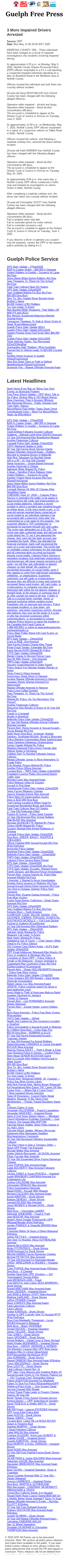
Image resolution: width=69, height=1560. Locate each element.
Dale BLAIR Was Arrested (21, 820)
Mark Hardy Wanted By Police (23, 937)
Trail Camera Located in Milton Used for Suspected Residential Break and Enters (29, 804)
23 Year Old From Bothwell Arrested (27, 1507)
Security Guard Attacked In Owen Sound (29, 664)
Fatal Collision (15, 1308)
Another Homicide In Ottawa (22, 466)
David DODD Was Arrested (22, 1449)
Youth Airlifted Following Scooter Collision (30, 431)
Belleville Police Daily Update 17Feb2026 (30, 975)
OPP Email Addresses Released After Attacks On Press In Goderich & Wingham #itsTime (34, 954)
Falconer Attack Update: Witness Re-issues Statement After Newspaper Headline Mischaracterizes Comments (31, 1133)
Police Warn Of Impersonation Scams (28, 797)
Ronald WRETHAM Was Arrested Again (29, 1288)
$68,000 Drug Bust (17, 486)
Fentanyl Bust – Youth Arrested (24, 912)
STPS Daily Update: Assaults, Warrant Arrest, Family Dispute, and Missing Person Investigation (34, 870)
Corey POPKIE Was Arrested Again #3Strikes (32, 1268)
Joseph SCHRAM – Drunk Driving (25, 1515)
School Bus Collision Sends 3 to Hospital (30, 1492)
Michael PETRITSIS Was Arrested (26, 1257)
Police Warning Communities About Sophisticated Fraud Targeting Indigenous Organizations (34, 741)
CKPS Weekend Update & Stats (25, 446)
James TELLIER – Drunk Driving (25, 1331)
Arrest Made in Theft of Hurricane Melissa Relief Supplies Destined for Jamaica (33, 994)
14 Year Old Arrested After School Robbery (30, 817)
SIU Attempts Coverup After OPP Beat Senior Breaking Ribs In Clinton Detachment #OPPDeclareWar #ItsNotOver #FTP (32, 1352)
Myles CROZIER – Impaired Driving (26, 1291)
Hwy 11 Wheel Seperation (21, 1524)
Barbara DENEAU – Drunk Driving (25, 1199)
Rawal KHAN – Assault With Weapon (27, 1190)
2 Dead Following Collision (21, 1429)
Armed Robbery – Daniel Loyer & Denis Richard (33, 1340)
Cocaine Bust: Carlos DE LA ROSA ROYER (31, 1420)
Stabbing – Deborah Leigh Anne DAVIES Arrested (34, 434)
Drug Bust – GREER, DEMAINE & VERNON (32, 1346)
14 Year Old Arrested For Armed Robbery (29, 1041)
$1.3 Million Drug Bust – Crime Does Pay (30, 1029)
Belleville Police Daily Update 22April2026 (30, 719)
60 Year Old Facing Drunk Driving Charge (30, 449)
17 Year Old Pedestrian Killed (23, 811)
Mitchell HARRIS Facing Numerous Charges (31, 1254)
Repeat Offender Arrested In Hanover (27, 687)
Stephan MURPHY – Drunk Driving (26, 1426)
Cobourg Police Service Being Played (27, 860)
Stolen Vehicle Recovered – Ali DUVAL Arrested (33, 1153)
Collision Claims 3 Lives (20, 1107)
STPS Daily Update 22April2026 (24, 653)
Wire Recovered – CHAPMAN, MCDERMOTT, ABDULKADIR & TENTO (32, 1488)
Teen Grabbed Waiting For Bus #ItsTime (29, 292)
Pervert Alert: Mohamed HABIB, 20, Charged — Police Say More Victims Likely (33, 1080)
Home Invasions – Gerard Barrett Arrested (30, 463)
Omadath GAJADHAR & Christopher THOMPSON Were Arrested (27, 1529)
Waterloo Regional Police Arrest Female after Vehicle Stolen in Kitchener (32, 749)
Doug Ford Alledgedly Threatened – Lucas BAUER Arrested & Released (30, 1322)
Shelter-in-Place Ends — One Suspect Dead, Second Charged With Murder (32, 1388)
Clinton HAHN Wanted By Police (25, 825)
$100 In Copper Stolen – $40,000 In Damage (31, 269)
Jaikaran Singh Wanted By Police (25, 932)
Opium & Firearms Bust (20, 1423)
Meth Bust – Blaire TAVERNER (24, 1326)
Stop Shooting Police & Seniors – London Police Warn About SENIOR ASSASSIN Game (34, 1054)
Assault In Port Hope (18, 785)
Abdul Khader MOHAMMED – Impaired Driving (33, 1343)
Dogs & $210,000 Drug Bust (22, 799)
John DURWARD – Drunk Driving (25, 1357)
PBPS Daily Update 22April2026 (25, 661)
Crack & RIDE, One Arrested (23, 641)
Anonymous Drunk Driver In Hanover (27, 676)
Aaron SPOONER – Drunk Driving (25, 1337)
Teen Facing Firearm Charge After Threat (29, 644)
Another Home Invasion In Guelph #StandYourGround (25, 357)
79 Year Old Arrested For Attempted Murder (31, 1259)
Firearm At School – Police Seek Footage (30, 814)
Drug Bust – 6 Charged (19, 1271)
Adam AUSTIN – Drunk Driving (24, 1415)
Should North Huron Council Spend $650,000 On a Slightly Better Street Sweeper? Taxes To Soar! (34, 1497)
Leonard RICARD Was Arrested (24, 1202)
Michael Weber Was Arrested (23, 1150)
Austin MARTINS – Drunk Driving (25, 1196)
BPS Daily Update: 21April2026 (24, 863)
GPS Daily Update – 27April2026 (25, 266)
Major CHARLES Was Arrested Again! (28, 1303)
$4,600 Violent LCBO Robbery (23, 304)
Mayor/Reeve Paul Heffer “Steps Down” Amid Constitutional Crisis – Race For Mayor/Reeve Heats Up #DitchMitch (32, 411)
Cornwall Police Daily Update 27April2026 (30, 443)
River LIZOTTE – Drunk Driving (24, 1366)
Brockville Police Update (20, 848)
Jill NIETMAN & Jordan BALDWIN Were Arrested (34, 1458)
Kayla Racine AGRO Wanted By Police (28, 650)
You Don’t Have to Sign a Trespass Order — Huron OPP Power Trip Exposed (31, 1146)
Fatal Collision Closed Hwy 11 (23, 1369)
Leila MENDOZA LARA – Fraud (24, 1280)
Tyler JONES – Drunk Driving (23, 1334)
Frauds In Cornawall (18, 713)
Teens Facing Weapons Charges (25, 791)
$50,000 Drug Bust (17, 295)
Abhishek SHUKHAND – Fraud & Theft (28, 1213)
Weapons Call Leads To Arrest (23, 935)
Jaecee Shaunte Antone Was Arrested (28, 794)
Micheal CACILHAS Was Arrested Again (29, 1193)
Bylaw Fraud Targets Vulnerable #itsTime (30, 647)
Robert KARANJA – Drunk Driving (25, 1311)
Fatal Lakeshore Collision (21, 1305)
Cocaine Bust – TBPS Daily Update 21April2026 (33, 771)
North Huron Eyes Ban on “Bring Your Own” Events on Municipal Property (31, 390)
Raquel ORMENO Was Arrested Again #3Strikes (33, 1360)
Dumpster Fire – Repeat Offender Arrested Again (34, 367)
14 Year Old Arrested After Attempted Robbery (32, 926)
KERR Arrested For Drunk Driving (25, 1251)
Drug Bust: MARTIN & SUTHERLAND (28, 1484)
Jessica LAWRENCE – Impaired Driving (29, 1481)
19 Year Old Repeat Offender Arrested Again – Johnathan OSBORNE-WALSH (32, 1520)
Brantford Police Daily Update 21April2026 (30, 851)
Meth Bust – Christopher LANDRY (26, 1211)
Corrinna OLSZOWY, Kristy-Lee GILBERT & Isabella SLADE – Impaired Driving (31, 1437)
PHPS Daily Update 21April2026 (25, 857)
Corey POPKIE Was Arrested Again (26, 1165)
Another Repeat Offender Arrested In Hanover (32, 679)
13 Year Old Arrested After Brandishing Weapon (33, 437)
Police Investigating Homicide (23, 1188)
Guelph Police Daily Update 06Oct (26, 327)
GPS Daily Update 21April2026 (24, 289)
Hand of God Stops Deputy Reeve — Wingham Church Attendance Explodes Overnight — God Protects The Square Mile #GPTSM (33, 1119)
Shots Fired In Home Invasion (23, 673)
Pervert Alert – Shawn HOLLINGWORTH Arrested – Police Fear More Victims (34, 971)
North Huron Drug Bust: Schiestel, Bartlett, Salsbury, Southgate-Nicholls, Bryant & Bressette (34, 735)
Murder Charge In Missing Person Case (29, 656)
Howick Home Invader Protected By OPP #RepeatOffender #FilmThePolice (30, 1221)
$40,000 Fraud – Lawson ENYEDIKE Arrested (32, 1409)
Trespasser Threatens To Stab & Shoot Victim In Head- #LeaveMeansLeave (34, 323)
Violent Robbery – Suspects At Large (27, 474)
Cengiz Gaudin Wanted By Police (25, 745)
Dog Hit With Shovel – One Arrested (27, 659)
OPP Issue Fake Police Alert (23, 1412)
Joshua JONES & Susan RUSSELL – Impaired (33, 1173)
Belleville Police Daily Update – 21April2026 (31, 854)
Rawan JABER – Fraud (20, 1418)
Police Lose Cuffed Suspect (22, 690)
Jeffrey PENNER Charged (21, 1300)
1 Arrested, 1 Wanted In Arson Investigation (31, 880)
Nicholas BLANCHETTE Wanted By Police (30, 822)
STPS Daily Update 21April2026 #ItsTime (30, 866)
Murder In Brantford (17, 716)
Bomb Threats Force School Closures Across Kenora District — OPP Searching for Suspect (32, 1399)
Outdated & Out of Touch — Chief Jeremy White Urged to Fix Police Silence (34, 942)
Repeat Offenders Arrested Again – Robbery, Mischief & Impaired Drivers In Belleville (31, 453)
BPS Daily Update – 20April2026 (25, 929)
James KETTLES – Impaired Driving (27, 1236)
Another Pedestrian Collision (22, 440)
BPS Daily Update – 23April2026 (25, 638)
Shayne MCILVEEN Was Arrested (25, 1245)
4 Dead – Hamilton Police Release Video (29, 472)
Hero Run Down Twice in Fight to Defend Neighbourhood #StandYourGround (29, 363)
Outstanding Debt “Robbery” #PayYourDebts (31, 347)
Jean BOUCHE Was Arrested (23, 1216)
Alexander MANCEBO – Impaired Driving (29, 1113)
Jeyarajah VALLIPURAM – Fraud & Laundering (33, 1110)
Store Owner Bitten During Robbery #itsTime (31, 278)
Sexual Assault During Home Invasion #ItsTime (33, 886)
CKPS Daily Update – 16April (23, 1018)
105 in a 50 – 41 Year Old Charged (26, 460)
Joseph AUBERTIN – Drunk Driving (26, 1441)
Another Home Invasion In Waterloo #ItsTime (32, 883)
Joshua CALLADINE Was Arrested (26, 1182)
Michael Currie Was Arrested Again (26, 779)
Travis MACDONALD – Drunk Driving (27, 1363)
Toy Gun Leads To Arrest (20, 307)
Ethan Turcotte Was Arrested (23, 1156)
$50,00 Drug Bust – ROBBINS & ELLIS (29, 1032)
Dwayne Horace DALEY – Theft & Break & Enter (34, 1050)
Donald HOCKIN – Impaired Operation (28, 1328)
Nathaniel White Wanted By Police (26, 469)
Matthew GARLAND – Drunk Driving (27, 1297)
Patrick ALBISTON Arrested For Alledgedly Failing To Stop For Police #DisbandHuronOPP (33, 1382)
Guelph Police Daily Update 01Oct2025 (28, 338)
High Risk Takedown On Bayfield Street (29, 457)
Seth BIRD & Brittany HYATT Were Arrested (31, 1294)
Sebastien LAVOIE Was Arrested (25, 1461)
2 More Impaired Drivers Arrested (25, 1093)
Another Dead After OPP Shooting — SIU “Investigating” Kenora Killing (30, 1276)
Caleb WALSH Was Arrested (23, 1432)
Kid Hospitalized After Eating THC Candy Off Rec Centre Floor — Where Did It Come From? (34, 1089)
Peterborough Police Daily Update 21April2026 (32, 788)
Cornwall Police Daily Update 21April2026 (30, 834)
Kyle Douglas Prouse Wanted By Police (29, 765)
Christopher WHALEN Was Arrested (27, 1185)
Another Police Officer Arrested (24, 768)
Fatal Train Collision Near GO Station (27, 286)
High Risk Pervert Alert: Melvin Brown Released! (34, 1084)
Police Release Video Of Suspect (25, 782)
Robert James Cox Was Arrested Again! (29, 983)
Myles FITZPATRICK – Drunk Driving (27, 1248)
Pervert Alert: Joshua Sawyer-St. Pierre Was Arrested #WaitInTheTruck (31, 876)
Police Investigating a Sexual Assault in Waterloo (34, 1027)
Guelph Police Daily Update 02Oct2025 (28, 330)
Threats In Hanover (17, 998)
